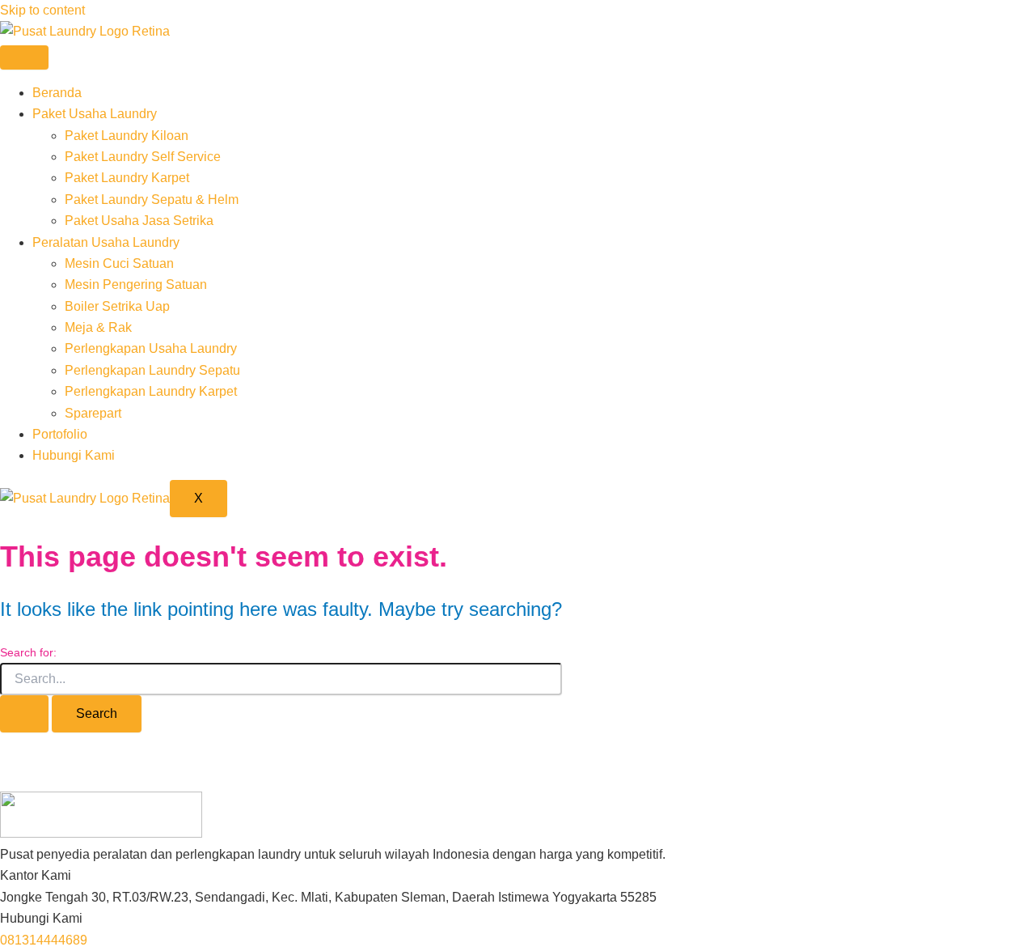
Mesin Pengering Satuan (136, 284)
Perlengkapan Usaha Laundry (151, 348)
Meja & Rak (98, 327)
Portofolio (59, 434)
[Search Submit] (24, 713)
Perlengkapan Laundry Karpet (151, 391)
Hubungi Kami (73, 455)
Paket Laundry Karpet (127, 178)
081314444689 (43, 940)
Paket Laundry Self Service (143, 156)
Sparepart (93, 413)
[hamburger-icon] (24, 57)
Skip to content (42, 10)
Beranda (57, 93)
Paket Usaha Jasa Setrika (139, 220)
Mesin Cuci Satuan (119, 263)
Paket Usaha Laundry (94, 114)
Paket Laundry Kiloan (126, 135)
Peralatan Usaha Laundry (106, 242)
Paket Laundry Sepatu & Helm (152, 199)
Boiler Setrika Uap (117, 306)
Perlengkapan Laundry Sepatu (152, 370)
